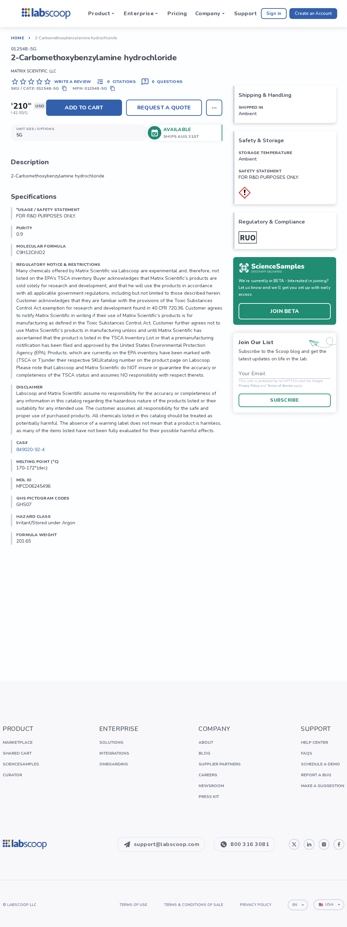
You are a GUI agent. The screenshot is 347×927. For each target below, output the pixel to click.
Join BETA (284, 311)
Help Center (314, 742)
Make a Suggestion (322, 785)
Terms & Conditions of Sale (193, 904)
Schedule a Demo (320, 764)
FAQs (306, 753)
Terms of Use (133, 904)
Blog (204, 753)
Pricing (177, 13)
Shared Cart (17, 753)
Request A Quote (164, 107)
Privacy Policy (249, 386)
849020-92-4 (30, 449)
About (206, 742)
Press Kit (209, 796)
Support (245, 13)
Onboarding (113, 764)
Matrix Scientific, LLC (33, 71)
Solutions (111, 742)
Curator (12, 775)
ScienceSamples (21, 764)
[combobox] (298, 905)
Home (17, 38)
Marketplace (18, 742)
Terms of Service (280, 386)
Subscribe (284, 400)
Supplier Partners (220, 764)
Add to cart (84, 107)
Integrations (114, 753)
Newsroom (211, 785)
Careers (208, 775)
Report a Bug (316, 775)
